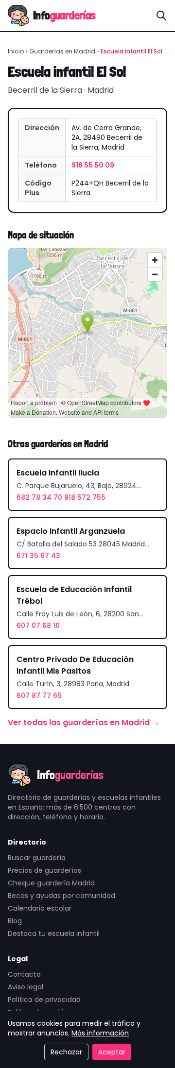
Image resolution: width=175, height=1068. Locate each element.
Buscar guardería (37, 858)
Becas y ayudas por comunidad (61, 895)
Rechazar (66, 1052)
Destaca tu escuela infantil (54, 933)
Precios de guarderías (44, 870)
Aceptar (111, 1052)
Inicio (16, 51)
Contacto (24, 974)
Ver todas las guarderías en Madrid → (83, 722)
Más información (100, 1033)
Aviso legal (25, 987)
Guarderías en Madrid (62, 51)
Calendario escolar (39, 908)
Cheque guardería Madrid (51, 883)
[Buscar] (161, 15)
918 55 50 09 (92, 165)
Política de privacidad (44, 999)
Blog (15, 921)
